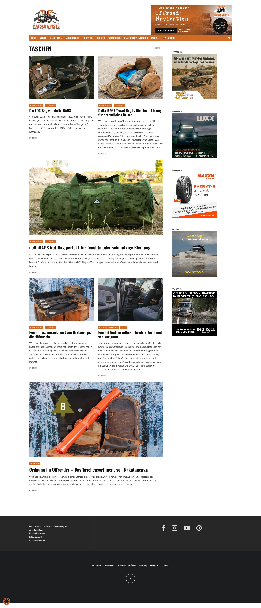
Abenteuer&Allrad (108, 327)
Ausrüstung (36, 105)
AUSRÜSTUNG (72, 38)
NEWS (33, 38)
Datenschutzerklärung (126, 565)
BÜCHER (101, 38)
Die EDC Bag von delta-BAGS (50, 110)
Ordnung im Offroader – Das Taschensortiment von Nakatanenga (88, 470)
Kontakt (166, 565)
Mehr (154, 38)
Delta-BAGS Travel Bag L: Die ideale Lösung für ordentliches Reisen (130, 112)
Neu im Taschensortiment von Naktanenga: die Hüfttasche (60, 334)
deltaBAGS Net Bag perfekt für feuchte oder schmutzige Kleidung (89, 247)
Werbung (50, 105)
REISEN (43, 38)
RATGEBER (55, 38)
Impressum (109, 565)
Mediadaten (96, 565)
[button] (6, 601)
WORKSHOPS (114, 38)
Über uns (143, 565)
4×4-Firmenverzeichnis (136, 38)
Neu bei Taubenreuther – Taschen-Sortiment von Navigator (130, 334)
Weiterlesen (33, 138)
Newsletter (154, 565)
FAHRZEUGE (88, 38)
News (123, 327)
